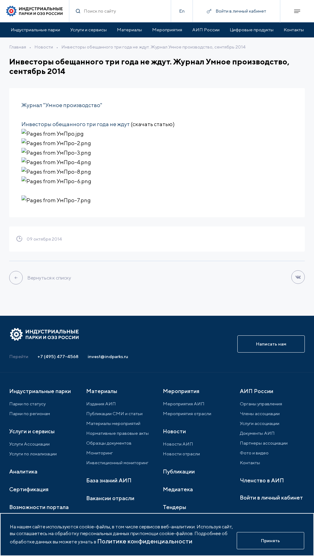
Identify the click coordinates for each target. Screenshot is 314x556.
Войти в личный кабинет (271, 497)
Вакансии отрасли (110, 498)
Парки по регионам (29, 413)
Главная (17, 46)
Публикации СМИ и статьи (114, 413)
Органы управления (261, 403)
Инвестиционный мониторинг (117, 462)
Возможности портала (39, 507)
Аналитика (23, 471)
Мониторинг (99, 452)
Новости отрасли (181, 453)
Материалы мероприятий (113, 423)
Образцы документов (109, 443)
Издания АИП (101, 403)
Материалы (129, 29)
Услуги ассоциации (259, 423)
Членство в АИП (262, 480)
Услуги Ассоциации (29, 443)
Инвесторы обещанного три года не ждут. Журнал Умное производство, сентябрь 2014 (153, 46)
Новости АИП (178, 443)
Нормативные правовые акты (117, 433)
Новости (43, 46)
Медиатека (178, 489)
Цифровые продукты (252, 29)
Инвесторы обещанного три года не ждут (75, 124)
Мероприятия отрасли (187, 413)
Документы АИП (257, 433)
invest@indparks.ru (108, 356)
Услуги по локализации (33, 453)
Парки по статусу (27, 403)
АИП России (206, 29)
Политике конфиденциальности (145, 541)
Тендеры (174, 507)
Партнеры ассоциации (264, 443)
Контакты (294, 29)
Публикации (179, 471)
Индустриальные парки (35, 29)
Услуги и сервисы (88, 29)
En (182, 11)
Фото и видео (254, 452)
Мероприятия (167, 29)
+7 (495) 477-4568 (57, 356)
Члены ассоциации (260, 413)
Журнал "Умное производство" (61, 105)
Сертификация (28, 489)
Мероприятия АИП (184, 403)
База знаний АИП (109, 480)
